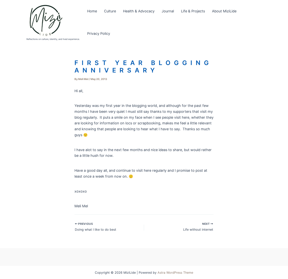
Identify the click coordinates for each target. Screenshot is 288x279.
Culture (110, 11)
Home (92, 11)
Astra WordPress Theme (175, 272)
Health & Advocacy (139, 11)
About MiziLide (224, 11)
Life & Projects (193, 11)
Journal (168, 11)
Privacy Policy (98, 33)
